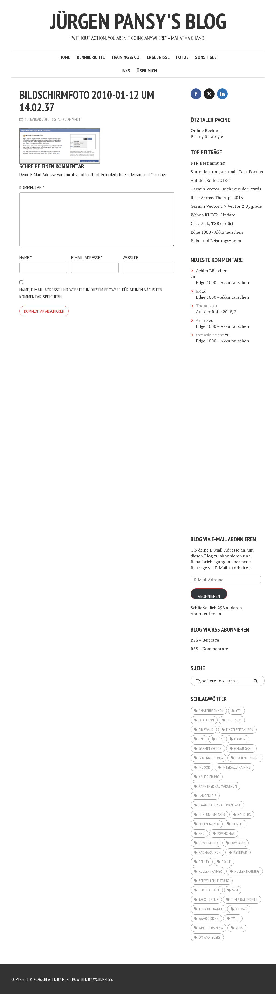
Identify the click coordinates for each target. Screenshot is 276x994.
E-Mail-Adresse (86, 257)
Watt (235, 918)
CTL (239, 710)
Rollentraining (246, 871)
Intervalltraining (237, 767)
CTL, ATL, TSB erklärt (212, 223)
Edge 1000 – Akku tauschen (222, 282)
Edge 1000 (234, 720)
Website (130, 257)
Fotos (182, 57)
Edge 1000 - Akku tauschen (217, 232)
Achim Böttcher (211, 271)
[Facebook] (196, 93)
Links (124, 70)
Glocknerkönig (211, 757)
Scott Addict (209, 890)
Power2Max (226, 833)
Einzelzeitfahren (239, 729)
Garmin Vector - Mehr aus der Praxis (226, 189)
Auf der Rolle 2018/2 (216, 312)
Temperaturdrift (244, 899)
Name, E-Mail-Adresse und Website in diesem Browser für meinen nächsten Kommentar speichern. (90, 293)
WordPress (102, 979)
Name (25, 257)
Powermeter (208, 842)
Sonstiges (206, 57)
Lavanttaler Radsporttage (220, 805)
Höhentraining (248, 757)
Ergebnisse (158, 57)
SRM (235, 890)
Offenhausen (209, 824)
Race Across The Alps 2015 (217, 197)
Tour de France (211, 909)
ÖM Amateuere (209, 937)
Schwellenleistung (214, 880)
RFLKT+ (204, 861)
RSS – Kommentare (209, 649)
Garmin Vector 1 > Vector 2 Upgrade (226, 206)
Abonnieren (209, 596)
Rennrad (240, 852)
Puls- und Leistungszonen (216, 241)
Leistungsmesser (212, 814)
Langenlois (207, 795)
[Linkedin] (222, 93)
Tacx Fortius (208, 899)
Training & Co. (125, 57)
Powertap (237, 842)
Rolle (226, 861)
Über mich (147, 70)
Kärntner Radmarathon (218, 786)
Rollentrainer (210, 871)
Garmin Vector (210, 748)
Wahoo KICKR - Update (213, 215)
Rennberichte (91, 57)
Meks (66, 979)
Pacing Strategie (207, 136)
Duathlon (206, 720)
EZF (201, 739)
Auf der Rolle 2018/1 (211, 180)
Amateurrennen (211, 710)
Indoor (204, 767)
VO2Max (241, 909)
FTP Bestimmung (208, 163)
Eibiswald (206, 729)
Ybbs (239, 927)
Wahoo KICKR (209, 918)
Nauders (244, 814)
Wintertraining (211, 927)
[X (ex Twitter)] (209, 93)
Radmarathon (210, 852)
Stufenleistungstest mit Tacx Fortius (227, 172)
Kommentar (31, 187)
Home (64, 57)
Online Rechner (206, 130)
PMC (202, 833)
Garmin (240, 739)
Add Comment (69, 119)
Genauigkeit (243, 748)
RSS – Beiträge (205, 640)
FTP (219, 739)
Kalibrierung (209, 776)
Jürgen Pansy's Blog (138, 21)
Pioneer (238, 824)
